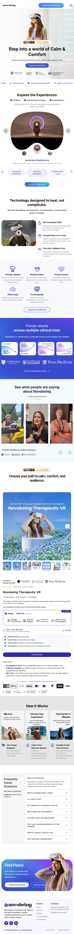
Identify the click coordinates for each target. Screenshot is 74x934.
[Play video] (37, 124)
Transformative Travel (57, 173)
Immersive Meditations (37, 173)
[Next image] (67, 526)
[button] (71, 5)
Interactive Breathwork (16, 173)
